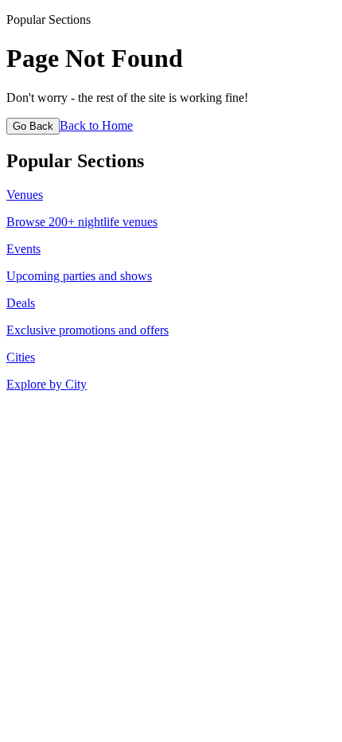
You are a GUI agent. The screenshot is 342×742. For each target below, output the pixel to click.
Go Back (33, 126)
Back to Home (96, 125)
